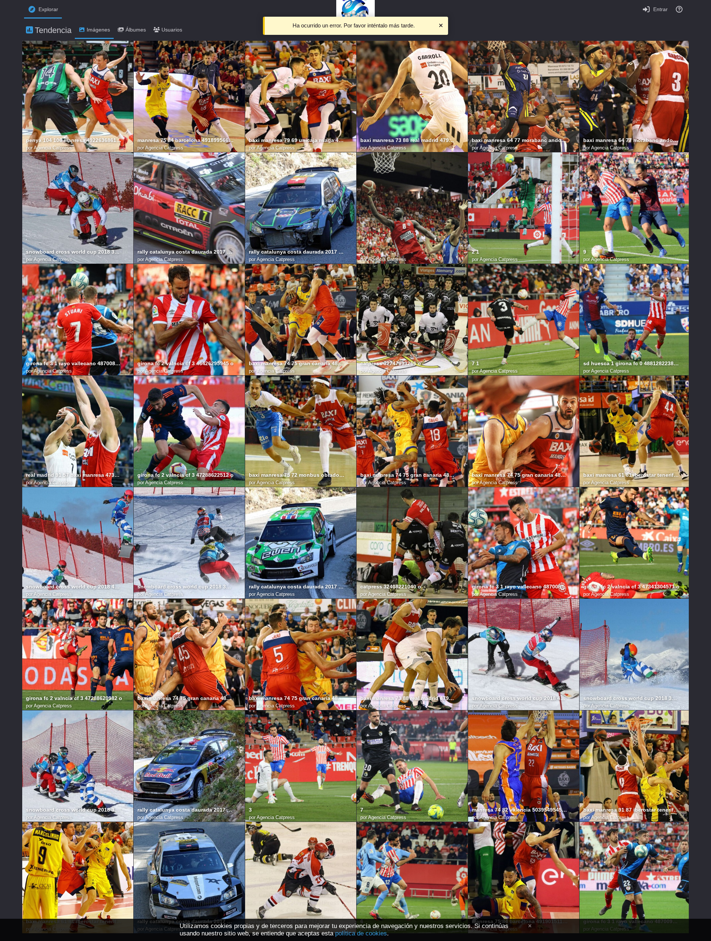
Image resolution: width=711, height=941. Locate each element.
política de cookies (361, 933)
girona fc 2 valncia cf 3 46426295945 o (185, 363)
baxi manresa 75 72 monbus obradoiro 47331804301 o (297, 475)
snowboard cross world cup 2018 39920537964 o (74, 252)
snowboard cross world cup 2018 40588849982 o (520, 698)
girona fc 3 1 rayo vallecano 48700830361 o (520, 587)
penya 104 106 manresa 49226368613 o (74, 140)
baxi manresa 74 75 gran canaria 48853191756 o (185, 698)
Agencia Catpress (53, 148)
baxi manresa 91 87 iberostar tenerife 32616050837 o (631, 810)
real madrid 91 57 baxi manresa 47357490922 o (74, 475)
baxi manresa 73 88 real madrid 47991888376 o (408, 140)
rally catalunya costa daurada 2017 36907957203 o (297, 252)
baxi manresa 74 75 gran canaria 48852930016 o (408, 475)
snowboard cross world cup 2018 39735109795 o (631, 698)
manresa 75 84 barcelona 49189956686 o (185, 140)
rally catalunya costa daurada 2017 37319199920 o (185, 810)
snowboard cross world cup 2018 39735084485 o (74, 810)
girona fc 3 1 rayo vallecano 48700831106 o (74, 363)
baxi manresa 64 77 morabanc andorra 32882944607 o (631, 140)
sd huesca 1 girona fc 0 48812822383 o (631, 363)
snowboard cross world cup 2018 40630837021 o (74, 587)
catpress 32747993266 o (390, 363)
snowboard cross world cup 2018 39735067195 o (185, 587)
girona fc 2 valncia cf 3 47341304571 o (631, 587)
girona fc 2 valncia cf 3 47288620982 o (74, 698)
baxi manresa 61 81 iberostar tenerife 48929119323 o (631, 475)
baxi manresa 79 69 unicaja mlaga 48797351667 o (297, 140)
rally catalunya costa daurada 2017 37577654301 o (297, 587)
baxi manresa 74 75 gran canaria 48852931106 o (297, 363)
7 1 (475, 363)
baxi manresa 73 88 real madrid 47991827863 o (408, 698)
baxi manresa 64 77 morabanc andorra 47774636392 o (520, 140)
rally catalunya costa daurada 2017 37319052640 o (185, 252)
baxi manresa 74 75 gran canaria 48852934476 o (297, 698)
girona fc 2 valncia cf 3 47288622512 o (185, 475)
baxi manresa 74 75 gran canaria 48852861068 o (520, 475)
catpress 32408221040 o (390, 587)
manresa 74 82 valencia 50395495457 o (520, 810)
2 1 (475, 252)
